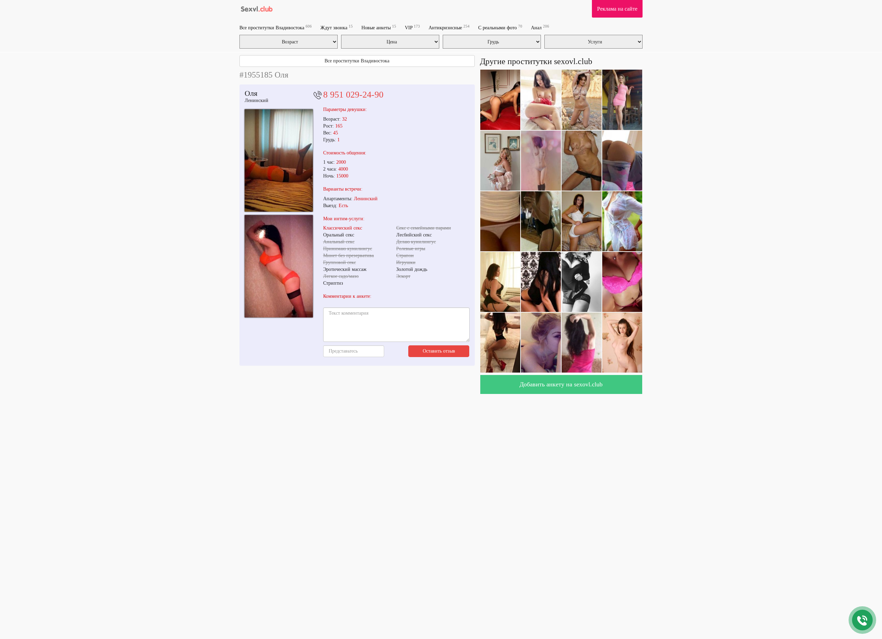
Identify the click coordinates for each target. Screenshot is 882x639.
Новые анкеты (378, 27)
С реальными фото (500, 27)
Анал (540, 27)
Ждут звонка (336, 27)
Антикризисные (449, 27)
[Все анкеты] (257, 8)
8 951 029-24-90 (353, 95)
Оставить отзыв (439, 351)
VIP (412, 27)
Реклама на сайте (617, 9)
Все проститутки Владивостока (275, 27)
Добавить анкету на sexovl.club (561, 384)
